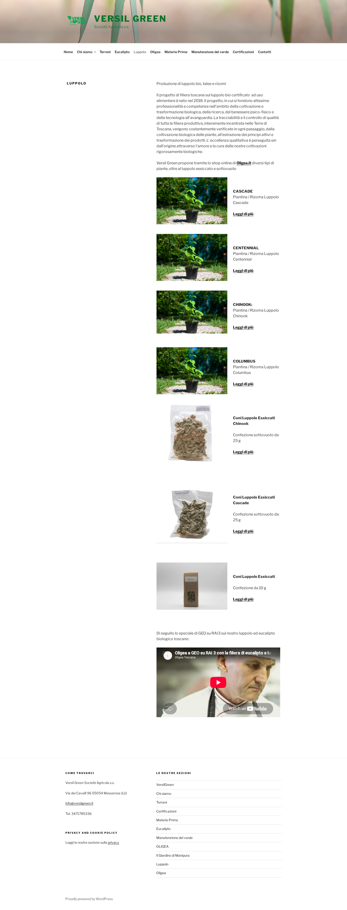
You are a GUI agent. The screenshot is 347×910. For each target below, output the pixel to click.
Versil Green (130, 18)
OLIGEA (162, 846)
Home (68, 52)
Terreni (105, 52)
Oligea (155, 52)
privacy (113, 842)
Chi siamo (84, 52)
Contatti (264, 52)
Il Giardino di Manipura (173, 855)
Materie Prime (176, 52)
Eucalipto (122, 52)
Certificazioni (243, 52)
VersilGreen (165, 785)
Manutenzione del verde (210, 52)
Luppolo (140, 52)
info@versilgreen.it (79, 803)
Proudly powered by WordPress (89, 899)
